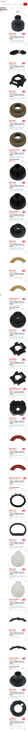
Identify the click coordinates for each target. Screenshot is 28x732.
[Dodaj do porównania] (25, 15)
